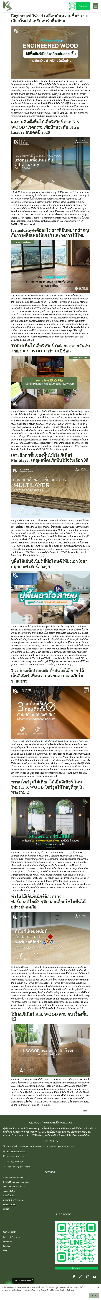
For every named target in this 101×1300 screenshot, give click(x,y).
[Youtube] (95, 1276)
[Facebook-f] (74, 1276)
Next (86, 1111)
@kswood (83, 6)
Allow (94, 1295)
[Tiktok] (81, 1276)
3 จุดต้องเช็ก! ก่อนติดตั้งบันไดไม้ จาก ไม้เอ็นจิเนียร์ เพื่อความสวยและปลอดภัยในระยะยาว (47, 675)
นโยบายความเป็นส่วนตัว (12, 1290)
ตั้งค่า (73, 1290)
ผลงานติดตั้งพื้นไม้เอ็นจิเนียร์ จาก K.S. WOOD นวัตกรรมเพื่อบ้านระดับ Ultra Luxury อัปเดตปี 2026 (45, 127)
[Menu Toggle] (95, 6)
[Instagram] (88, 1276)
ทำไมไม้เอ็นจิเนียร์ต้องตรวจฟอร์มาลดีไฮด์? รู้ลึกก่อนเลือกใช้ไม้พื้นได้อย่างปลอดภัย (48, 901)
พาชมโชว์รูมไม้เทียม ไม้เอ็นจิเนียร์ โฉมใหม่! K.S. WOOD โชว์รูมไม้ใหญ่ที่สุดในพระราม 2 (47, 787)
